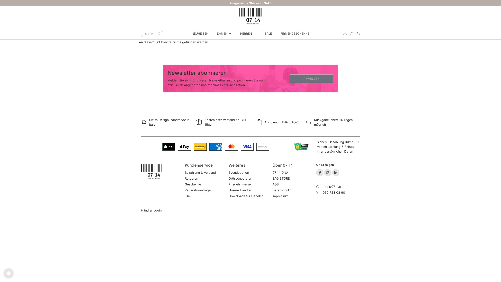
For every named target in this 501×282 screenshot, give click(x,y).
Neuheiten (200, 33)
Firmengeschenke (294, 33)
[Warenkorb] (358, 33)
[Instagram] (327, 172)
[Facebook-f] (319, 172)
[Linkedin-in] (335, 172)
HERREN (246, 33)
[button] (8, 273)
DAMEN (222, 33)
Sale (268, 33)
